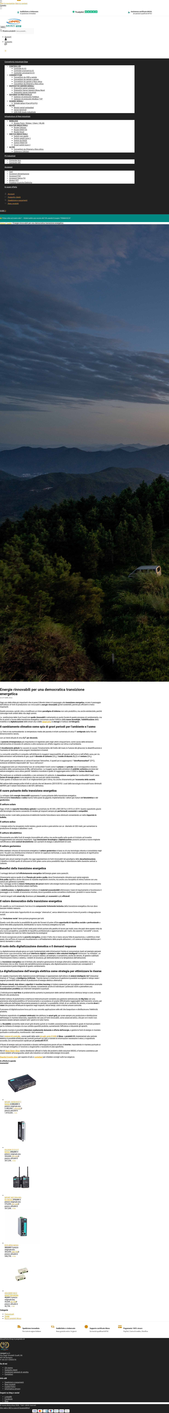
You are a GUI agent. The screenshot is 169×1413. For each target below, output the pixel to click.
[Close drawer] (1, 8)
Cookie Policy (10, 1387)
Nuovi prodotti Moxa (13, 1318)
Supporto (8, 42)
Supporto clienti (11, 1370)
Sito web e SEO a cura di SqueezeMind (15, 1408)
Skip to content (21, 3)
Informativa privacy (12, 1389)
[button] (3, 51)
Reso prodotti (10, 1384)
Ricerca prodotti (9, 31)
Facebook (9, 1399)
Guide (9, 223)
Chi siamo (9, 1368)
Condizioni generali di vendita (17, 1372)
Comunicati (9, 1314)
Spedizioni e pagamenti (14, 1382)
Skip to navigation (7, 3)
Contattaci (9, 1374)
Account (8, 37)
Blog (6, 1401)
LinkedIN (8, 1397)
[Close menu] (1, 1)
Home (2, 223)
